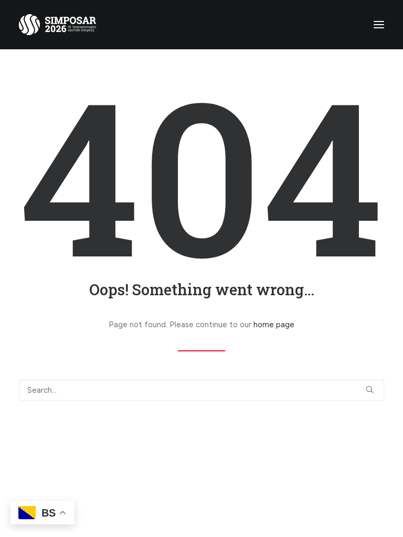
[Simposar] (57, 24)
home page (273, 324)
